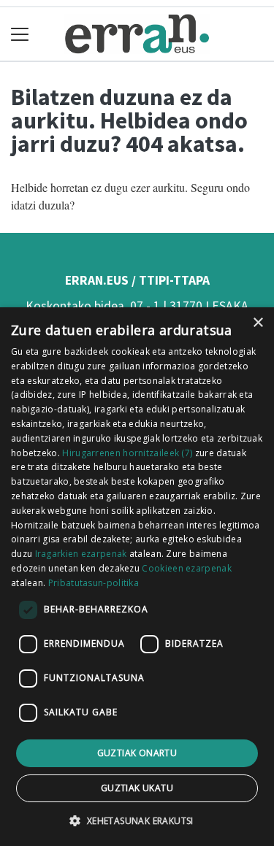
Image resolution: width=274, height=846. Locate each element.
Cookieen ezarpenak (186, 568)
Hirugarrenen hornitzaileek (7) (127, 453)
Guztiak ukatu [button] (137, 788)
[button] (136, 820)
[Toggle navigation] (20, 34)
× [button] (257, 323)
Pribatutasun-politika (93, 583)
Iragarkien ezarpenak (81, 553)
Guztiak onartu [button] (137, 753)
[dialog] (137, 576)
